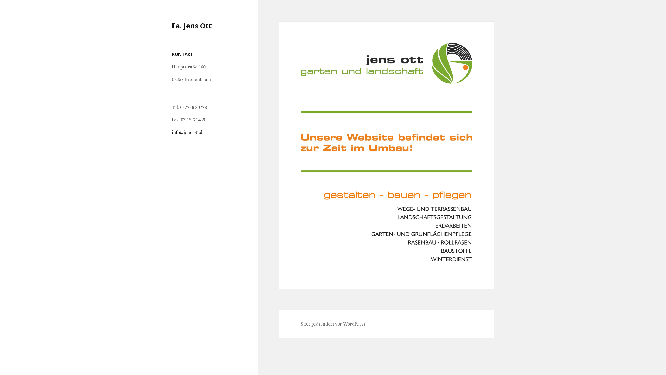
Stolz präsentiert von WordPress (333, 324)
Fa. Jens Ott (192, 25)
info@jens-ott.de (188, 132)
